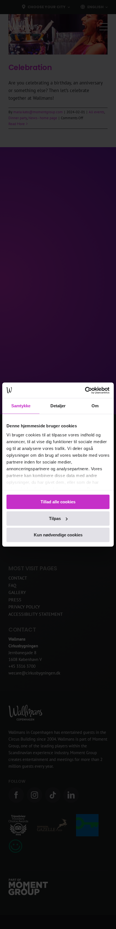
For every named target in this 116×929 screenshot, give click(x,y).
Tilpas (55, 518)
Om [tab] (95, 405)
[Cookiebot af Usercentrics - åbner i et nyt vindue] (85, 390)
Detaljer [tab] (58, 405)
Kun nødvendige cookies (58, 534)
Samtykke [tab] (21, 405)
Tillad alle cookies (58, 501)
